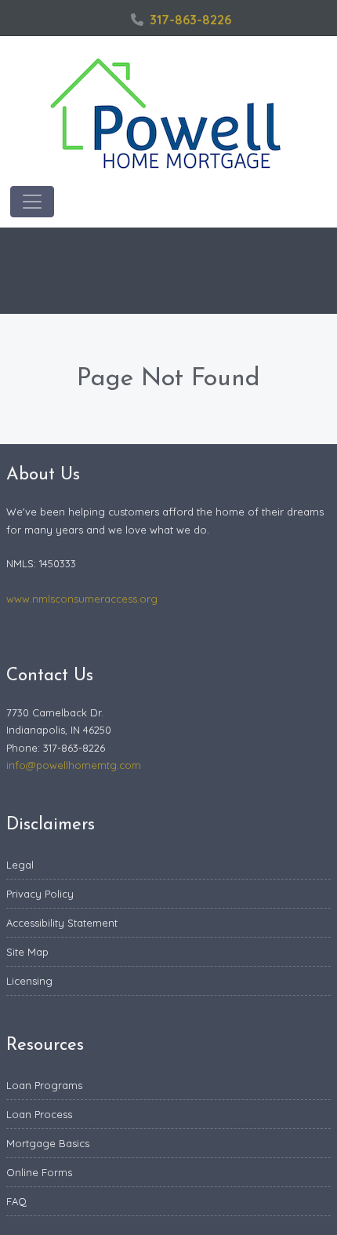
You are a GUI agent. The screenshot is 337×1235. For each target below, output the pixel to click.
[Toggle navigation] (32, 201)
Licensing (29, 981)
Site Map (27, 951)
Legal (20, 864)
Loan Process (39, 1114)
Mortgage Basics (47, 1143)
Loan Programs (44, 1085)
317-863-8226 (190, 19)
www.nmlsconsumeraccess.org (82, 598)
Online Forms (39, 1172)
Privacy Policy (40, 893)
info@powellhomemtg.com (73, 765)
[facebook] (113, 19)
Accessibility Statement (62, 922)
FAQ (16, 1201)
